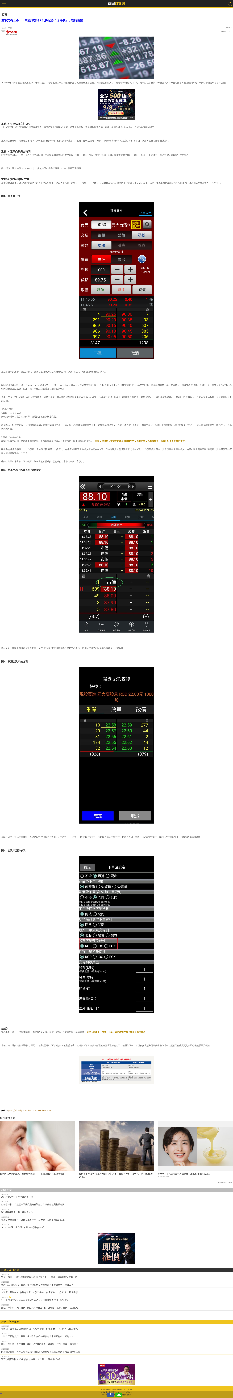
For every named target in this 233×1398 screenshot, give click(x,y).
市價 (29, 1110)
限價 (25, 1110)
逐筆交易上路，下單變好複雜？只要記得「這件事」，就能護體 (42, 20)
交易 (10, 1110)
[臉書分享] (111, 1395)
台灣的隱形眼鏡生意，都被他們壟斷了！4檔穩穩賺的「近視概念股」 (33, 1173)
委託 (15, 1110)
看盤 (39, 1110)
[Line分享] (119, 1395)
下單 (34, 1110)
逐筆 (44, 1110)
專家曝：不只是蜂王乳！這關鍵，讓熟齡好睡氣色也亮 (184, 1173)
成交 (20, 1110)
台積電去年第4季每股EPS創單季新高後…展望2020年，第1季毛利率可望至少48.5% (116, 1175)
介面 (49, 1110)
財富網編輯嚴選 (11, 34)
